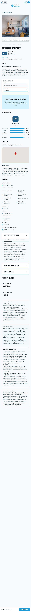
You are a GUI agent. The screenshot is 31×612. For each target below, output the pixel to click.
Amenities (26, 40)
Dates (5, 82)
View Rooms (24, 609)
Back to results (7, 12)
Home (3, 44)
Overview (5, 40)
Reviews (16, 40)
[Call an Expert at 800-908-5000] (26, 2)
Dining (22, 239)
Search (7, 44)
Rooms (21, 40)
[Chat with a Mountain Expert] (28, 2)
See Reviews (11, 54)
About (10, 40)
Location (15, 239)
